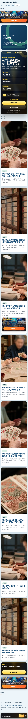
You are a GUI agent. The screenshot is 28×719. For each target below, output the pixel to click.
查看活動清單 (14, 107)
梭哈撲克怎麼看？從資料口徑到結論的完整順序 (13, 651)
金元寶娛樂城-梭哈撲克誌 (9, 2)
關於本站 (15, 705)
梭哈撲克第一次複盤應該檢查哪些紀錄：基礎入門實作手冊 (13, 454)
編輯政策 (9, 705)
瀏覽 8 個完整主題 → (7, 47)
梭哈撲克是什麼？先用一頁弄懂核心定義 (13, 587)
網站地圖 (20, 705)
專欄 (9, 5)
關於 (13, 5)
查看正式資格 (14, 672)
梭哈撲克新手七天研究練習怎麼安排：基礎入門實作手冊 (13, 307)
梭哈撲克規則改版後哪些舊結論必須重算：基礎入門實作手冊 (13, 241)
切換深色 (17, 5)
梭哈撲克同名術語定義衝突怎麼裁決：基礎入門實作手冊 (13, 388)
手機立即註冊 (14, 103)
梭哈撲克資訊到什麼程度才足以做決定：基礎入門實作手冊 (13, 521)
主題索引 (3, 705)
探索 (2, 5)
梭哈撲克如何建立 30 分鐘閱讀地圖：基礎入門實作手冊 (13, 175)
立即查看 (21, 715)
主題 (6, 5)
